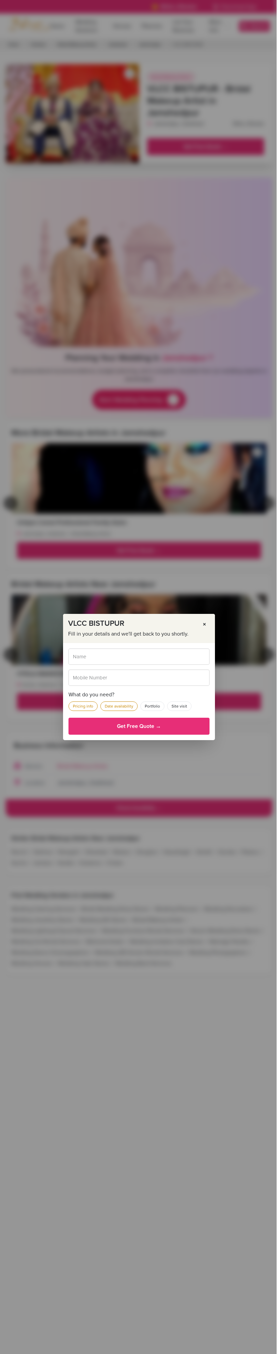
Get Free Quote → (139, 726)
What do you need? (91, 694)
